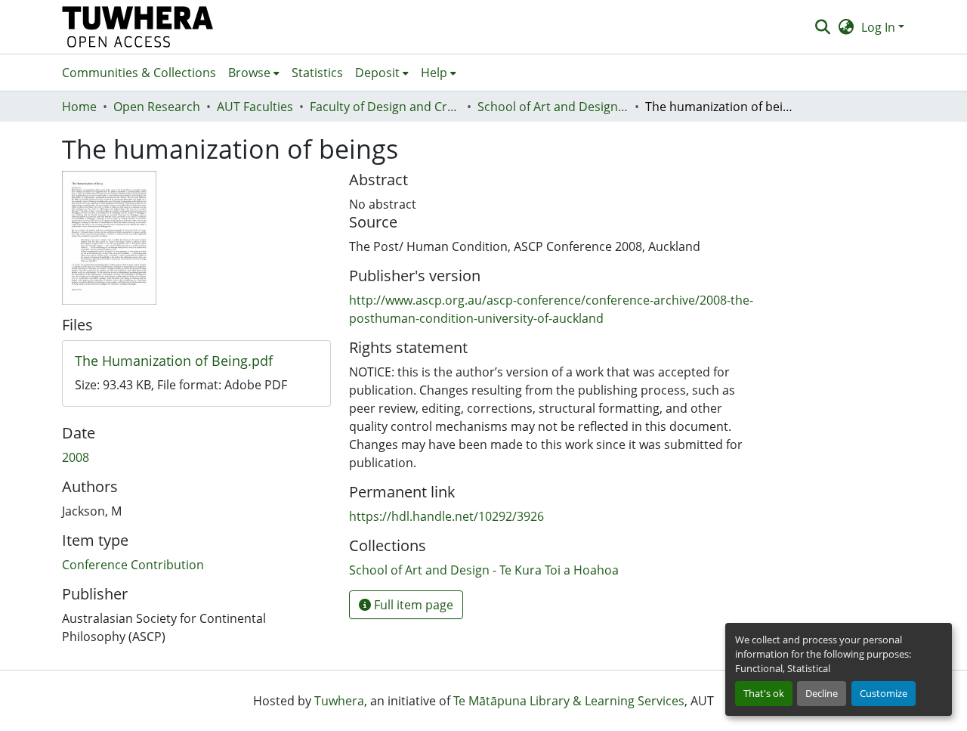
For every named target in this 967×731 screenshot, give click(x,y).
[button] (138, 27)
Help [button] (434, 72)
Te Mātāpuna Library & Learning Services (568, 700)
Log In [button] (879, 27)
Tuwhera (339, 700)
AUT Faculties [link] (255, 106)
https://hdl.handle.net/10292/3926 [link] (446, 516)
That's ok (763, 693)
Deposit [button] (377, 72)
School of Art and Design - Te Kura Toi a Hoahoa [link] (553, 106)
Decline (821, 693)
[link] (196, 361)
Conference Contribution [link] (133, 564)
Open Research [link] (156, 106)
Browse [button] (249, 72)
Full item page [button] (412, 604)
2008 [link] (75, 457)
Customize (883, 693)
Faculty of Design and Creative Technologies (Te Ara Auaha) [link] (385, 106)
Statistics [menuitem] (317, 72)
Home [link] (79, 106)
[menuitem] (254, 72)
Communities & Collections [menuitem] (139, 72)
